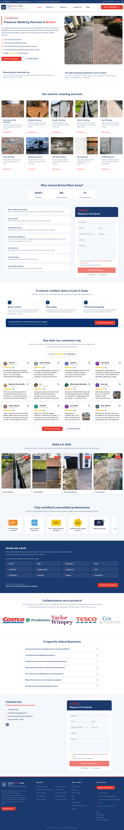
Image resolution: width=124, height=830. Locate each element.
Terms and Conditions (102, 261)
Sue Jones (74, 406)
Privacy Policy (84, 263)
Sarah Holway (44, 363)
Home (39, 7)
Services (63, 7)
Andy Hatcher (14, 406)
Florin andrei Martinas (78, 384)
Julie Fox (73, 363)
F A (40, 384)
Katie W (12, 363)
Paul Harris (105, 363)
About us (49, 7)
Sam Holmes (106, 406)
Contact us (77, 7)
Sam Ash (104, 384)
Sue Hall (42, 406)
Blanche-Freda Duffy (17, 384)
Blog (87, 7)
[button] (112, 7)
